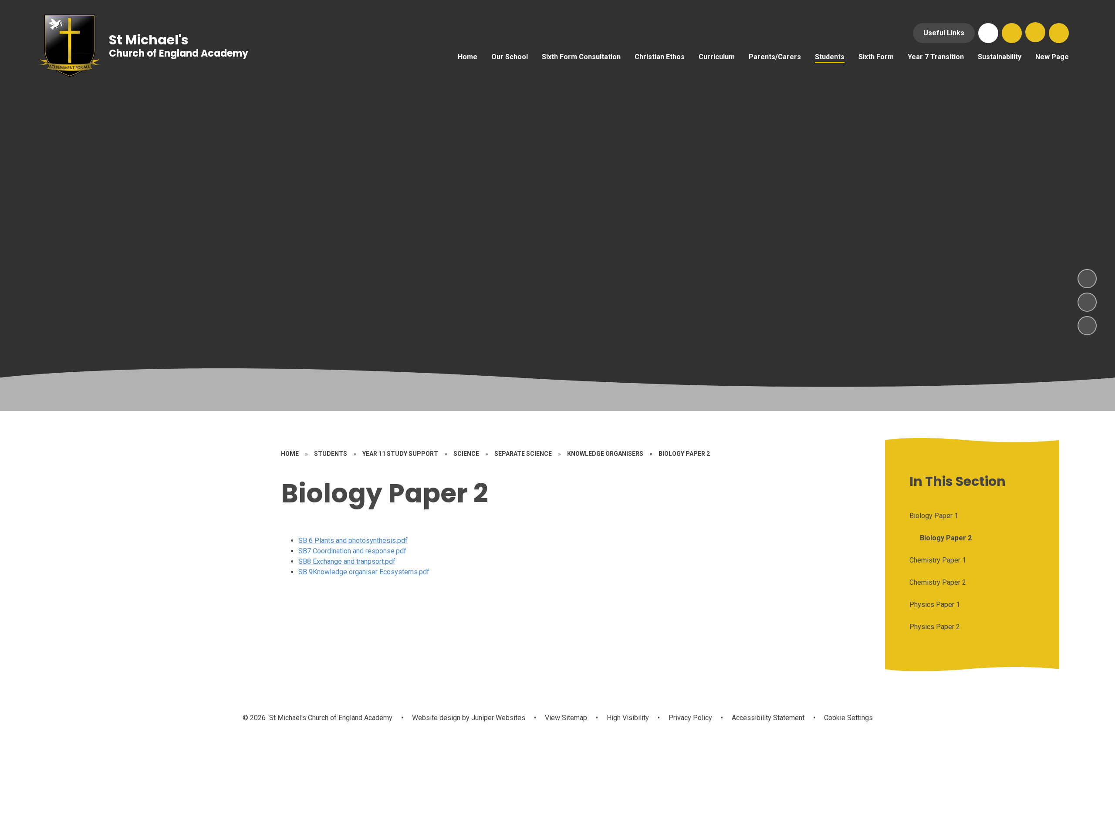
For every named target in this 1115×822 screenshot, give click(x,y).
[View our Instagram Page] (988, 33)
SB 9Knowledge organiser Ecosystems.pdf (363, 572)
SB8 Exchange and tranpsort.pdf (346, 561)
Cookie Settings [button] (848, 718)
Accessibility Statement (768, 718)
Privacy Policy (690, 718)
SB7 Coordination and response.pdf (352, 551)
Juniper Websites (497, 718)
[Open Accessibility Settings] (1059, 33)
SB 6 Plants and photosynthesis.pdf (353, 540)
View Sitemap (566, 718)
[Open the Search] (1012, 33)
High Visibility (628, 718)
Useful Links (943, 33)
